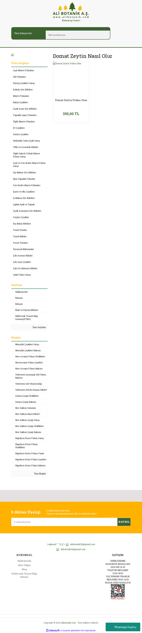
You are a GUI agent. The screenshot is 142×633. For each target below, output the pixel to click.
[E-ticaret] (70, 630)
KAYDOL (124, 521)
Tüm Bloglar (39, 473)
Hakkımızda (24, 560)
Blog (24, 569)
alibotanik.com (68, 622)
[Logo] (71, 12)
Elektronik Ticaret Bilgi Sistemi (24, 575)
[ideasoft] (53, 630)
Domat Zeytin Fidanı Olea (71, 100)
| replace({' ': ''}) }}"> (71, 544)
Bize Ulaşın (24, 565)
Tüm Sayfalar (39, 327)
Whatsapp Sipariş (125, 627)
